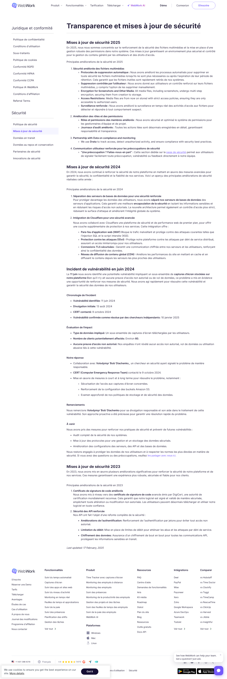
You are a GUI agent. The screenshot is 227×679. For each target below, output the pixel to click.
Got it (90, 671)
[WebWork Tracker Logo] (25, 5)
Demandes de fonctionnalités (151, 587)
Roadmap (142, 602)
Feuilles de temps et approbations (62, 602)
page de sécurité (176, 152)
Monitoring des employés (98, 587)
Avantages (17, 599)
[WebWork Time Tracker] (24, 571)
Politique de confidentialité (28, 39)
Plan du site (143, 612)
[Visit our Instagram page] (205, 663)
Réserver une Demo (21, 584)
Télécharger (18, 594)
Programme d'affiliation (23, 624)
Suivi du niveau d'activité (57, 592)
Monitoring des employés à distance (104, 582)
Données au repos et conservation (33, 144)
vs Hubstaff (206, 577)
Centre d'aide (144, 582)
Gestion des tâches (54, 622)
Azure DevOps (181, 612)
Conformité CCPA (23, 80)
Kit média (142, 597)
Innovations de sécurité (26, 158)
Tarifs (14, 589)
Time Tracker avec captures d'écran (104, 577)
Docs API (141, 632)
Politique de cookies (25, 59)
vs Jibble (204, 617)
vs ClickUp (205, 607)
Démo (163, 5)
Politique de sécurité (25, 124)
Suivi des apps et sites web (58, 587)
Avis (139, 592)
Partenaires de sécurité (26, 151)
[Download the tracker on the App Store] (206, 671)
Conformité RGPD (23, 66)
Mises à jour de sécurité (27, 131)
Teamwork (179, 617)
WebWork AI (92, 617)
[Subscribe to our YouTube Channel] (191, 663)
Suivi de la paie (52, 607)
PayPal (177, 582)
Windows (95, 633)
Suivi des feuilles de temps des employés (107, 607)
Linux (94, 643)
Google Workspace (183, 607)
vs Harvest (205, 612)
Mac (93, 638)
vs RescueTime (207, 602)
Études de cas (19, 604)
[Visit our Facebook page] (198, 663)
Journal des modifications (24, 619)
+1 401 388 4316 (22, 662)
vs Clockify (205, 587)
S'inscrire (203, 5)
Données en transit (24, 137)
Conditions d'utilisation (26, 46)
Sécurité (133, 670)
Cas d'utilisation (19, 609)
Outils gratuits (144, 627)
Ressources (143, 622)
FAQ (139, 577)
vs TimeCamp (207, 597)
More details (17, 673)
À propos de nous (20, 614)
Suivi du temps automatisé (58, 577)
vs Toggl (204, 592)
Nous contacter (19, 629)
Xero (176, 597)
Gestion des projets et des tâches (103, 602)
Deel (176, 577)
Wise (176, 587)
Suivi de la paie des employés (101, 612)
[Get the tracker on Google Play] (187, 671)
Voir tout (49, 628)
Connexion (182, 5)
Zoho (176, 602)
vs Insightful (206, 622)
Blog (139, 617)
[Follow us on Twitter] (211, 663)
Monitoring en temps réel (57, 597)
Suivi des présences (55, 612)
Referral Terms (21, 100)
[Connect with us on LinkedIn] (184, 663)
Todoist (177, 622)
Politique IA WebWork (25, 87)
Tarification (96, 5)
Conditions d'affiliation (26, 93)
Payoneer (178, 592)
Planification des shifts (56, 617)
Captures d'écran (53, 582)
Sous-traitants (21, 53)
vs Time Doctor (207, 582)
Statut (140, 607)
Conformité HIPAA (23, 73)
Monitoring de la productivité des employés (108, 597)
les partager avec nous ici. (162, 455)
